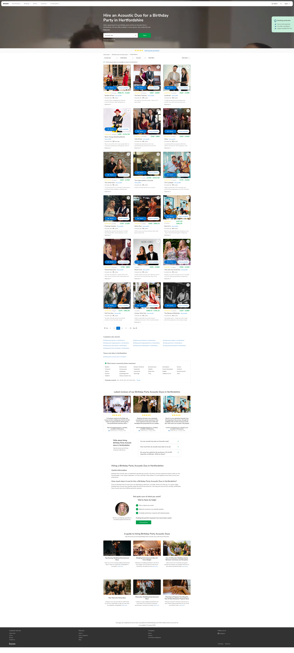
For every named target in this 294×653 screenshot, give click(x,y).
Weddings (26, 3)
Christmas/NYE (54, 3)
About (150, 633)
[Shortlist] (281, 3)
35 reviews (114, 93)
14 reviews (137, 311)
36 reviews (144, 93)
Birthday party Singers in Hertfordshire (173, 340)
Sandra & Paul (116, 427)
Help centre (12, 633)
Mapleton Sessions (145, 427)
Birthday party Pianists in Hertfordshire (114, 340)
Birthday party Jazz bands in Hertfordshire (174, 345)
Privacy (11, 637)
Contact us (12, 640)
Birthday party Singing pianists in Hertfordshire (116, 343)
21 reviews (173, 93)
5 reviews (143, 178)
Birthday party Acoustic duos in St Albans (114, 357)
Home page (106, 54)
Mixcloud (227, 644)
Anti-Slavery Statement (154, 637)
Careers (150, 635)
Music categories (83, 635)
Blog (80, 640)
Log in (286, 3)
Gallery (81, 637)
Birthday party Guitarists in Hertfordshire (144, 340)
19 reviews (114, 134)
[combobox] (111, 58)
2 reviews (113, 223)
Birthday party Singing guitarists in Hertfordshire (146, 343)
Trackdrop (220, 644)
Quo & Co (175, 427)
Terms (11, 635)
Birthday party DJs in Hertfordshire (172, 343)
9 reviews (173, 136)
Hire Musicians (16, 3)
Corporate (43, 3)
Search (275, 3)
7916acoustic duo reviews (151, 51)
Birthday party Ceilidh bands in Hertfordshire (145, 345)
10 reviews (167, 223)
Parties (35, 3)
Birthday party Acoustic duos (120, 54)
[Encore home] (6, 3)
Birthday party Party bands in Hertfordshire (115, 345)
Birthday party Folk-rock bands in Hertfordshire (116, 348)
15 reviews (144, 136)
